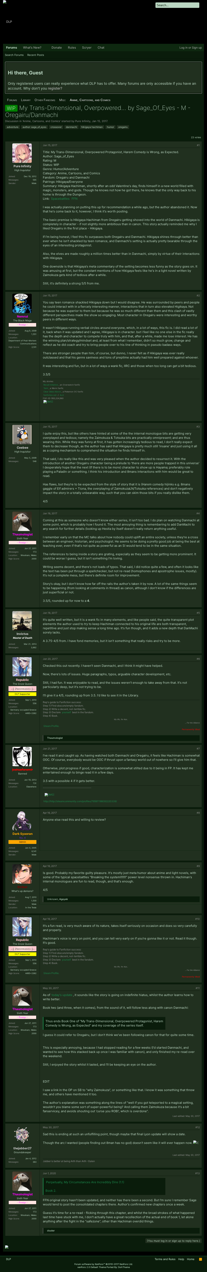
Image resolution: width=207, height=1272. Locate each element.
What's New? (32, 47)
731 (34, 783)
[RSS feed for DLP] (200, 1259)
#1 (198, 145)
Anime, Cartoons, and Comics (41, 121)
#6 (198, 658)
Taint (45, 388)
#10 (197, 918)
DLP (8, 1259)
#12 (197, 1127)
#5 (198, 612)
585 (34, 180)
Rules (72, 47)
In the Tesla (30, 907)
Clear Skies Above (52, 391)
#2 (198, 295)
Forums (11, 47)
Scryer (87, 47)
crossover (56, 127)
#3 (198, 426)
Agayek (63, 899)
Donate (57, 47)
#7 (198, 748)
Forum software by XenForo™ (103, 1264)
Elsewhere (31, 786)
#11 (198, 988)
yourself (66, 712)
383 (34, 1162)
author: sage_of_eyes (34, 127)
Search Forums (14, 54)
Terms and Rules (165, 1259)
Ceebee (22, 447)
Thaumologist (55, 737)
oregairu (123, 127)
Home (190, 1259)
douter (51, 1230)
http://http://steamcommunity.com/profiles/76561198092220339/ (80, 801)
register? (55, 88)
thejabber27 (22, 1148)
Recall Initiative (50, 385)
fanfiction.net (50, 395)
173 (34, 552)
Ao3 (62, 395)
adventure (12, 127)
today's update (62, 995)
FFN (74, 199)
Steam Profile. (51, 725)
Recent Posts (35, 54)
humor (110, 127)
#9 (198, 866)
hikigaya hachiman (92, 127)
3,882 (33, 647)
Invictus (22, 634)
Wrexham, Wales (28, 555)
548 (34, 461)
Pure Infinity (82, 121)
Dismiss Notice (198, 66)
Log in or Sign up (191, 47)
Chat (101, 47)
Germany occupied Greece (23, 710)
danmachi (71, 127)
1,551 (33, 334)
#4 (198, 513)
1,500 (33, 900)
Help (181, 1259)
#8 (198, 812)
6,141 (34, 851)
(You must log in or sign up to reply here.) (173, 1240)
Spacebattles (60, 199)
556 (34, 703)
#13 (197, 1173)
